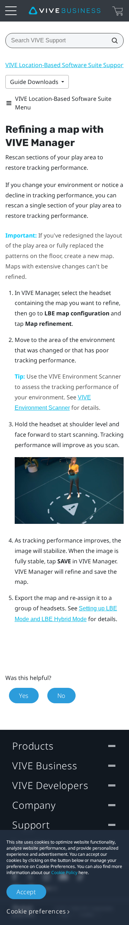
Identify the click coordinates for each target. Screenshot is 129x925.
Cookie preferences (36, 911)
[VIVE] (64, 10)
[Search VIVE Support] (112, 40)
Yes (24, 695)
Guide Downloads (35, 82)
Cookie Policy (64, 872)
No (61, 695)
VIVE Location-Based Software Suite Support (65, 65)
